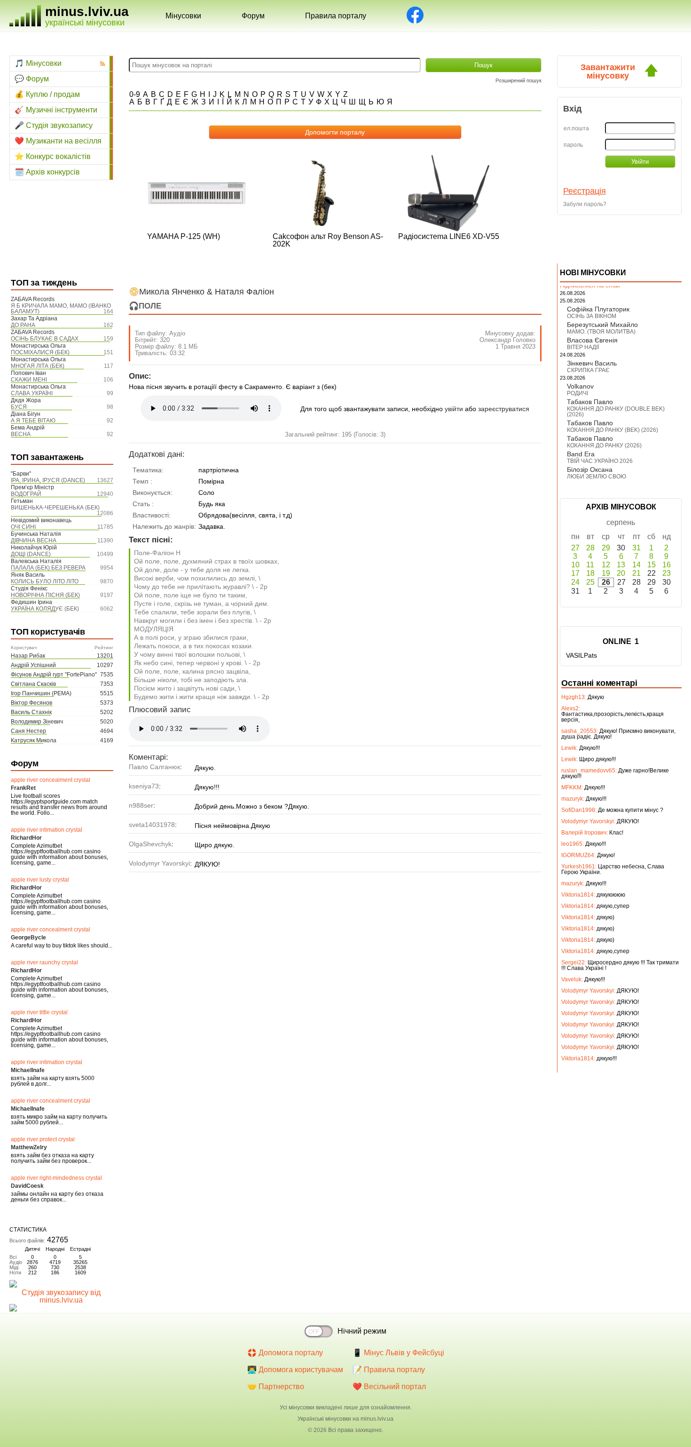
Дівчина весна (33, 540)
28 (590, 548)
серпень (620, 522)
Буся (19, 407)
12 (606, 565)
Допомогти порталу (335, 132)
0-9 (134, 94)
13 (621, 565)
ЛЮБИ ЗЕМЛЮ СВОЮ (596, 476)
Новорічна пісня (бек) (45, 595)
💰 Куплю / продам (47, 94)
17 (575, 573)
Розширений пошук (518, 80)
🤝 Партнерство (275, 1387)
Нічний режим (362, 1331)
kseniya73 (144, 786)
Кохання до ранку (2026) (604, 445)
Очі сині (23, 527)
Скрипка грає (588, 370)
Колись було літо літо (45, 581)
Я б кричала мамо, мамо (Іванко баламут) (61, 308)
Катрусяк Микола (33, 740)
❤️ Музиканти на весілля (58, 141)
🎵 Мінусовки (38, 63)
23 (666, 573)
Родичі (577, 393)
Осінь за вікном (591, 316)
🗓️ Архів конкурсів (47, 172)
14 (636, 565)
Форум (253, 16)
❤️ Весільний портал (389, 1387)
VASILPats (581, 655)
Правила (335, 16)
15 (651, 565)
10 (575, 565)
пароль (573, 145)
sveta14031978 (152, 824)
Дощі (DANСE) (31, 554)
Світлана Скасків (33, 684)
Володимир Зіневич (37, 721)
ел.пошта (576, 128)
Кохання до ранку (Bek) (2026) (612, 430)
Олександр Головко (507, 339)
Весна (21, 434)
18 (590, 573)
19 (606, 573)
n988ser (141, 805)
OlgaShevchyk (150, 844)
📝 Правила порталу (389, 1370)
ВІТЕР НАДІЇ (583, 347)
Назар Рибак (28, 655)
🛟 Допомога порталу (285, 1353)
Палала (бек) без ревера (48, 567)
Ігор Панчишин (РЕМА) (41, 693)
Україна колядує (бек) (45, 608)
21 (636, 573)
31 (636, 548)
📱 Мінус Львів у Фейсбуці (398, 1353)
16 (666, 565)
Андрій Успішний (33, 665)
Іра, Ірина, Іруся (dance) (48, 480)
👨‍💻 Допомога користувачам (295, 1370)
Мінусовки (183, 16)
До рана (23, 325)
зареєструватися (503, 409)
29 (606, 548)
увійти (454, 409)
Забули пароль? (584, 204)
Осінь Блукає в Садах (45, 338)
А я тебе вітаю (33, 420)
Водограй (26, 494)
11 (590, 565)
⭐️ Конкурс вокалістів (53, 156)
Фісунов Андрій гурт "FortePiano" (54, 674)
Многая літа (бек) (37, 366)
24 (575, 582)
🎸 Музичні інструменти (56, 110)
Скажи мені (29, 379)
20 (621, 573)
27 (575, 548)
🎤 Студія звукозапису (54, 125)
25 (590, 582)
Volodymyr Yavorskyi (159, 863)
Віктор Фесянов (31, 703)
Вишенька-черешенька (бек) (55, 507)
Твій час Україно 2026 (600, 461)
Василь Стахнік (31, 712)
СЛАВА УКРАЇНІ (32, 393)
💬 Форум (32, 79)
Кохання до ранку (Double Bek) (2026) (616, 411)
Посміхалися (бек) (40, 352)
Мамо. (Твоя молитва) (601, 331)
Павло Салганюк (154, 767)
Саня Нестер (28, 731)
